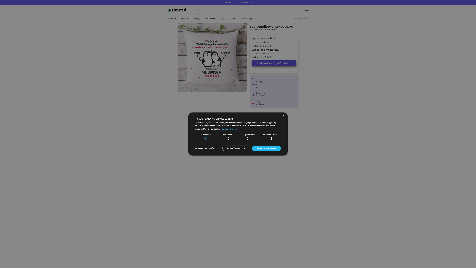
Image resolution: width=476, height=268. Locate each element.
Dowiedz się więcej (229, 128)
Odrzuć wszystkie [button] (236, 148)
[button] (205, 148)
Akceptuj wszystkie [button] (266, 148)
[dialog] (238, 134)
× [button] (283, 115)
